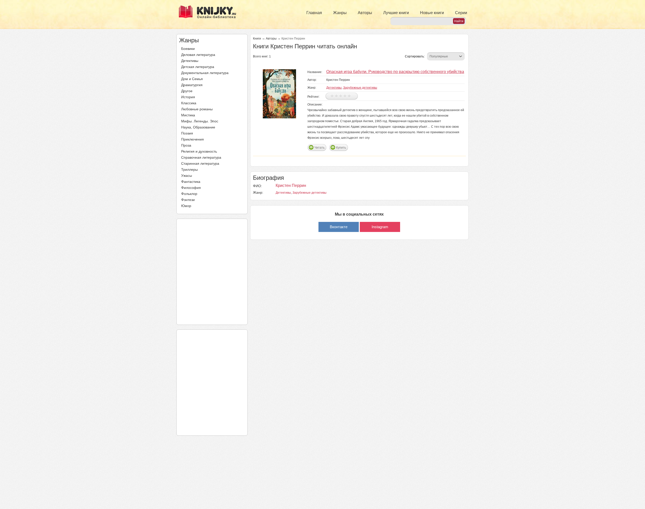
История (188, 97)
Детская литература (197, 67)
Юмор (186, 206)
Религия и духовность (199, 151)
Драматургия (192, 85)
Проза (186, 145)
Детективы (189, 61)
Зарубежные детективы (360, 87)
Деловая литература (198, 55)
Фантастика (190, 182)
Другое (186, 91)
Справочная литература (201, 157)
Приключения (192, 139)
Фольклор (189, 194)
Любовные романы (197, 109)
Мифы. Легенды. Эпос (199, 121)
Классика (188, 103)
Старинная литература (200, 163)
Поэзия (187, 133)
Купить (341, 147)
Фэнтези (188, 200)
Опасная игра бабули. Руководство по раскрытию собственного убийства (395, 72)
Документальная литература (205, 73)
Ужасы (186, 176)
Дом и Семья (192, 79)
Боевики (188, 49)
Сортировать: (415, 56)
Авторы (365, 13)
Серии (461, 13)
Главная (314, 13)
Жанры (340, 13)
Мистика (188, 115)
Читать (319, 147)
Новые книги (432, 13)
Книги (257, 38)
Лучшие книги (396, 13)
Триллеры (189, 169)
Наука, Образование (198, 127)
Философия (191, 188)
